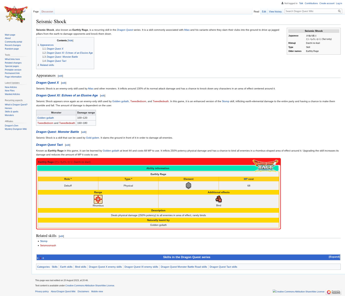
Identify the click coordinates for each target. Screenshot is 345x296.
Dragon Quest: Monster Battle (57, 132)
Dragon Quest (125, 29)
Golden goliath (120, 101)
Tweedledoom (138, 101)
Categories (43, 266)
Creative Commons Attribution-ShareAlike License (89, 285)
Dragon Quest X (47, 82)
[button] (334, 257)
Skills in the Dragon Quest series (186, 257)
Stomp (225, 101)
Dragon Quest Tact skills (223, 266)
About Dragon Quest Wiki (63, 291)
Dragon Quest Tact (49, 144)
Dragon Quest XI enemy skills (141, 266)
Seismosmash (48, 245)
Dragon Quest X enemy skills (105, 266)
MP (246, 179)
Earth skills (66, 266)
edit (60, 75)
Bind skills (80, 266)
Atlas (187, 29)
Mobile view (97, 291)
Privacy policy (42, 291)
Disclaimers (83, 291)
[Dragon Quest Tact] (265, 165)
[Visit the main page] (15, 14)
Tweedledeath (161, 101)
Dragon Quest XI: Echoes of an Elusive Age (67, 95)
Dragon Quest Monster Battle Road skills (184, 266)
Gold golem (92, 137)
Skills (55, 266)
